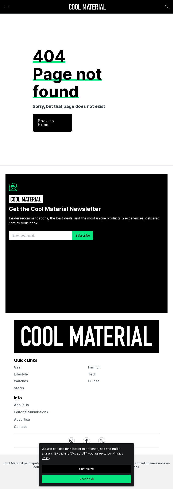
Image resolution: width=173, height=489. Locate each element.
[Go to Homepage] (87, 7)
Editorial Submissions (31, 412)
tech (92, 374)
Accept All (87, 479)
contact (20, 427)
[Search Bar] (167, 6)
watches (21, 381)
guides (93, 381)
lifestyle (21, 374)
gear (18, 367)
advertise (22, 419)
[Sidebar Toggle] (6, 7)
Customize (86, 469)
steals (19, 388)
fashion (94, 367)
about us (21, 405)
